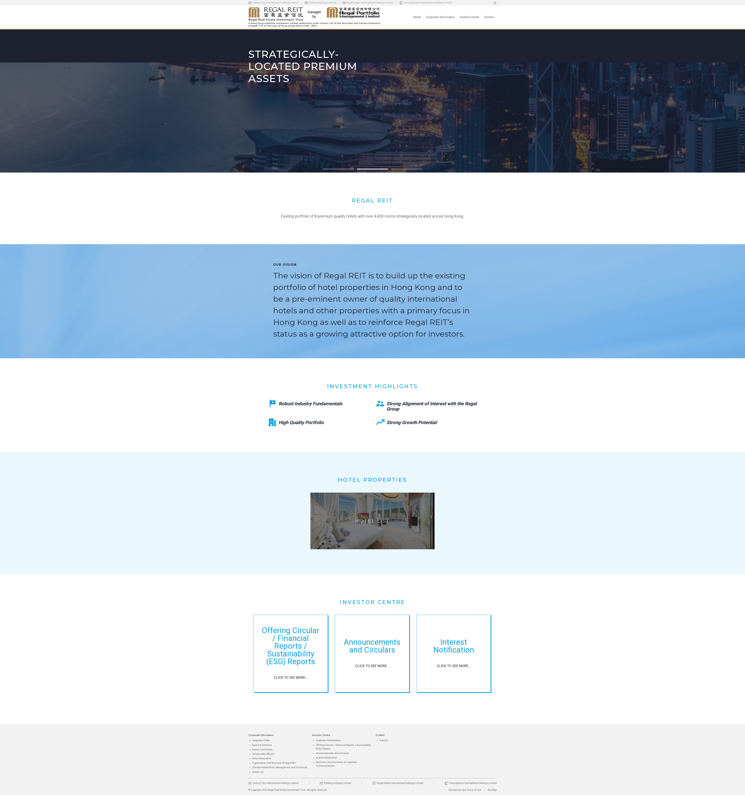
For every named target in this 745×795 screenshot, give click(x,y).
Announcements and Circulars (332, 753)
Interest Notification (326, 757)
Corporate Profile (261, 740)
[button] (440, 17)
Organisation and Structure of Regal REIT (274, 763)
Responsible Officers (263, 754)
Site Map (492, 790)
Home (417, 17)
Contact (489, 17)
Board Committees (262, 749)
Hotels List (258, 772)
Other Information (261, 758)
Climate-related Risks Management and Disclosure (279, 767)
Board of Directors (262, 745)
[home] (314, 17)
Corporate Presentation (328, 740)
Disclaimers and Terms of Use (465, 790)
